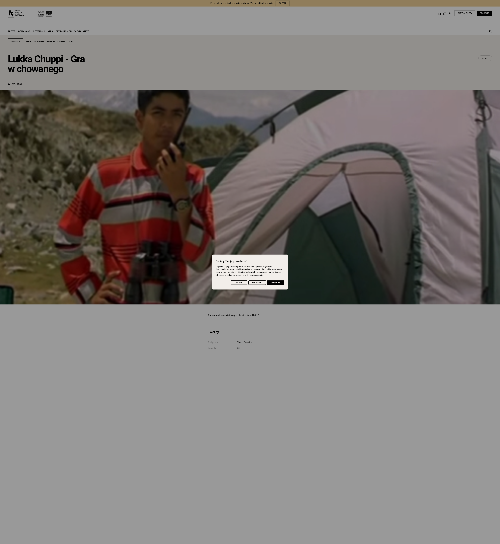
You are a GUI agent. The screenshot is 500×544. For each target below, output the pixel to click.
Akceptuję (275, 282)
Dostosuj (239, 282)
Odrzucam (257, 282)
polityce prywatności (254, 275)
